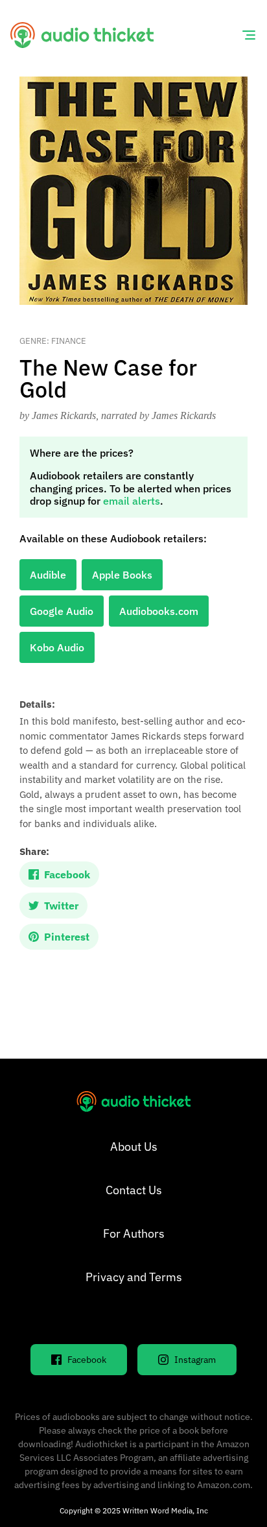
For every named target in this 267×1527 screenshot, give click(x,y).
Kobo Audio (57, 647)
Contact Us (134, 1190)
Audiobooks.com (158, 611)
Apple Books (122, 574)
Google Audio (61, 611)
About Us (133, 1146)
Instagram (195, 1359)
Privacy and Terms (134, 1276)
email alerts (131, 500)
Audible (48, 574)
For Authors (134, 1233)
